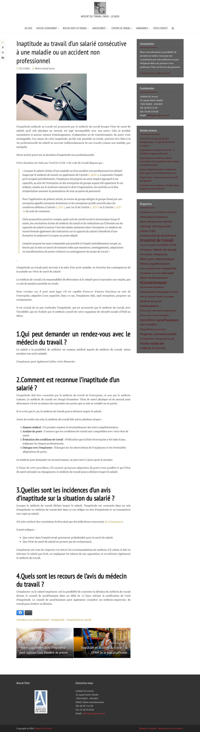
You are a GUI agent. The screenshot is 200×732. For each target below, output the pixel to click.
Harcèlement (99, 28)
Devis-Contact (160, 28)
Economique (146, 254)
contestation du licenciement (158, 235)
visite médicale (153, 343)
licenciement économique (155, 291)
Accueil (28, 28)
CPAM (173, 245)
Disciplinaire (146, 249)
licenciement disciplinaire (152, 287)
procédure (148, 320)
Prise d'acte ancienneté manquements (158, 310)
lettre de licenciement (154, 277)
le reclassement (114, 521)
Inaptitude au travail (79, 619)
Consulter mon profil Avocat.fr (155, 73)
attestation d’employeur (154, 216)
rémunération (147, 338)
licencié (174, 291)
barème (168, 221)
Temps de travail (165, 338)
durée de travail (165, 249)
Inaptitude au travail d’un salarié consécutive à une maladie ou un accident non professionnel (159, 161)
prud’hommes (168, 320)
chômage (146, 226)
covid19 (163, 245)
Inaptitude (58, 619)
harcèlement (165, 259)
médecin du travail (151, 301)
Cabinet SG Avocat (43, 728)
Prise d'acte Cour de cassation (155, 315)
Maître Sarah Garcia (45, 68)
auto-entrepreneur (151, 221)
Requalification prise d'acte (153, 329)
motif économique (165, 296)
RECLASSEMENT (149, 324)
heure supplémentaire (151, 268)
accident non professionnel (33, 619)
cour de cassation (149, 245)
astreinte (172, 212)
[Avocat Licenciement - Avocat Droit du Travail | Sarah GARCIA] (100, 7)
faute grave (148, 259)
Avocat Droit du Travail (75, 28)
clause (144, 230)
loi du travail (148, 296)
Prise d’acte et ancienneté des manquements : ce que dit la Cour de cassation (157, 142)
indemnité (168, 273)
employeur (161, 254)
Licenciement (154, 282)
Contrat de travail (120, 28)
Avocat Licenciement (46, 28)
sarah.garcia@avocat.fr (158, 115)
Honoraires (142, 28)
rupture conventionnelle (159, 334)
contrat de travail (157, 240)
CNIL (153, 230)
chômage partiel (162, 226)
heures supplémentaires (155, 263)
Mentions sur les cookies (170, 728)
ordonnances (150, 306)
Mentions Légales (148, 728)
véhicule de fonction (153, 348)
